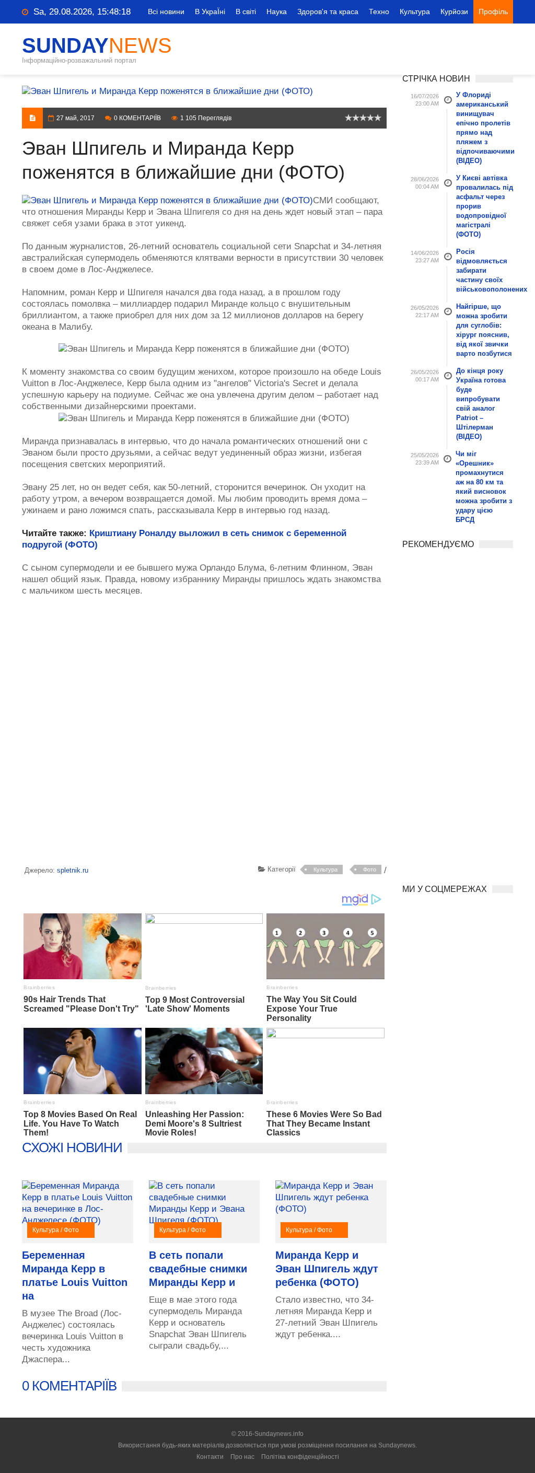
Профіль (493, 11)
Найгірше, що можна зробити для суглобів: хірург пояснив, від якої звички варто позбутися (484, 330)
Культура (415, 11)
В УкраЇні (210, 11)
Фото (369, 869)
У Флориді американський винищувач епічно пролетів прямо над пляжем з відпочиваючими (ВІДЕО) (485, 128)
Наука (276, 11)
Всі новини (166, 11)
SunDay (97, 45)
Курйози (454, 11)
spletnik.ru (72, 870)
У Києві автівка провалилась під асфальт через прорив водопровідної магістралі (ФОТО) (484, 206)
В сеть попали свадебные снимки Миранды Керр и (198, 1268)
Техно (379, 11)
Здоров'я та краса (327, 11)
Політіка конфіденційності (300, 1456)
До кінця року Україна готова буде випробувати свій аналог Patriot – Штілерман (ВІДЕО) (481, 403)
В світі (246, 11)
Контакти (210, 1456)
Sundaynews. (397, 1445)
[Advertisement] (204, 732)
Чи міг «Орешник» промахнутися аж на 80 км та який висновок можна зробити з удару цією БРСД (484, 487)
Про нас (242, 1456)
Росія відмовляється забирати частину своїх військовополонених (485, 270)
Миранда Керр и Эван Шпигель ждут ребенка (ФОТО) (326, 1268)
